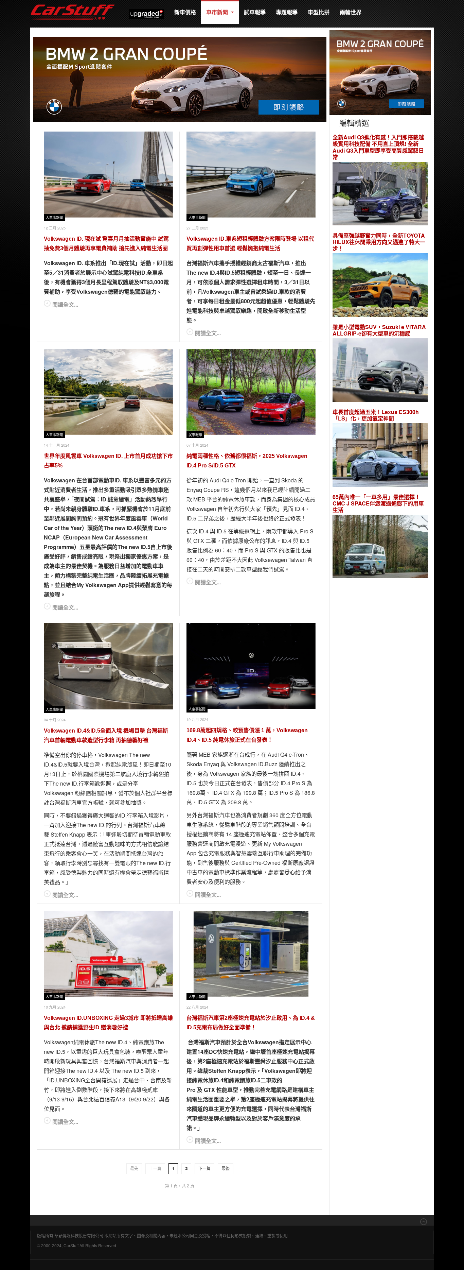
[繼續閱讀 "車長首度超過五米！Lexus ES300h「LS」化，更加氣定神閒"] (380, 456)
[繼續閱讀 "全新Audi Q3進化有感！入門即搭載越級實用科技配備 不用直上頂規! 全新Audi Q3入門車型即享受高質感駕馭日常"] (380, 194)
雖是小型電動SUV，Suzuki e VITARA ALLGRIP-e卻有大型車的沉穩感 (379, 330)
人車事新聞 (54, 218)
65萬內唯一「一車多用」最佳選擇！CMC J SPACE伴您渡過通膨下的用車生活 (378, 503)
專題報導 (287, 12)
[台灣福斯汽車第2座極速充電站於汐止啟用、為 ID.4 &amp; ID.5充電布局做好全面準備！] (251, 954)
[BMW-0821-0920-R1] (380, 72)
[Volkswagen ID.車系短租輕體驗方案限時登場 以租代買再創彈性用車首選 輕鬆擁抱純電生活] (251, 175)
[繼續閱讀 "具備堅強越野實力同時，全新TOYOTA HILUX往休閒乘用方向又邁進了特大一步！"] (380, 286)
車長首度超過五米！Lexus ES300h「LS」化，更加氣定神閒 (376, 415)
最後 (225, 1168)
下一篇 (204, 1168)
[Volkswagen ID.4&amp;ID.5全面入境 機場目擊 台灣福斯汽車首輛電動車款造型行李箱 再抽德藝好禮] (108, 666)
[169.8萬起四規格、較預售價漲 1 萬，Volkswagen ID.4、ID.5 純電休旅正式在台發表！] (251, 666)
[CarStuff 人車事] (72, 3)
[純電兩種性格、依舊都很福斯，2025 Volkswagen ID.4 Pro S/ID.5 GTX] (251, 392)
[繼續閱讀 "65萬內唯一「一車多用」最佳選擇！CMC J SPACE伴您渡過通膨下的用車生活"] (380, 547)
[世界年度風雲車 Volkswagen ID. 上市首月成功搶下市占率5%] (108, 392)
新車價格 (185, 12)
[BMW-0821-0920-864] (179, 79)
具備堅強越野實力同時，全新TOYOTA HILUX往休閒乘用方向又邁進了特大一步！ (379, 242)
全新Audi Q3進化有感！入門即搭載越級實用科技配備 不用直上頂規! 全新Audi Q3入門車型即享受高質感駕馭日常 (378, 147)
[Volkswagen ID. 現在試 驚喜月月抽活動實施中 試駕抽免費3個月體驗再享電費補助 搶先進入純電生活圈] (108, 175)
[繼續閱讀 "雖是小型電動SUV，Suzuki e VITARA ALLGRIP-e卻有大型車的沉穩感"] (380, 371)
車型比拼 (318, 12)
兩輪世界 (350, 12)
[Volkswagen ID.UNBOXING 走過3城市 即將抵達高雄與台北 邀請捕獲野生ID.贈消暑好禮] (108, 954)
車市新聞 (217, 12)
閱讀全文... (65, 304)
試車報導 (255, 12)
